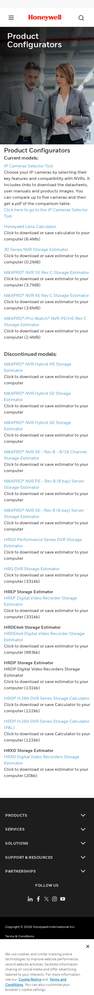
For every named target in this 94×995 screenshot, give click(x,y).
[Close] (87, 946)
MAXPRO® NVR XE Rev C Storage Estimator (46, 295)
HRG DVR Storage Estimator (32, 568)
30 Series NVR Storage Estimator (36, 249)
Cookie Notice (30, 979)
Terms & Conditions (19, 936)
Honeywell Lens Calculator (30, 226)
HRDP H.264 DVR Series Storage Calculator (47, 698)
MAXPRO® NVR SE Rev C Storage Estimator (46, 272)
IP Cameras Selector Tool (28, 165)
